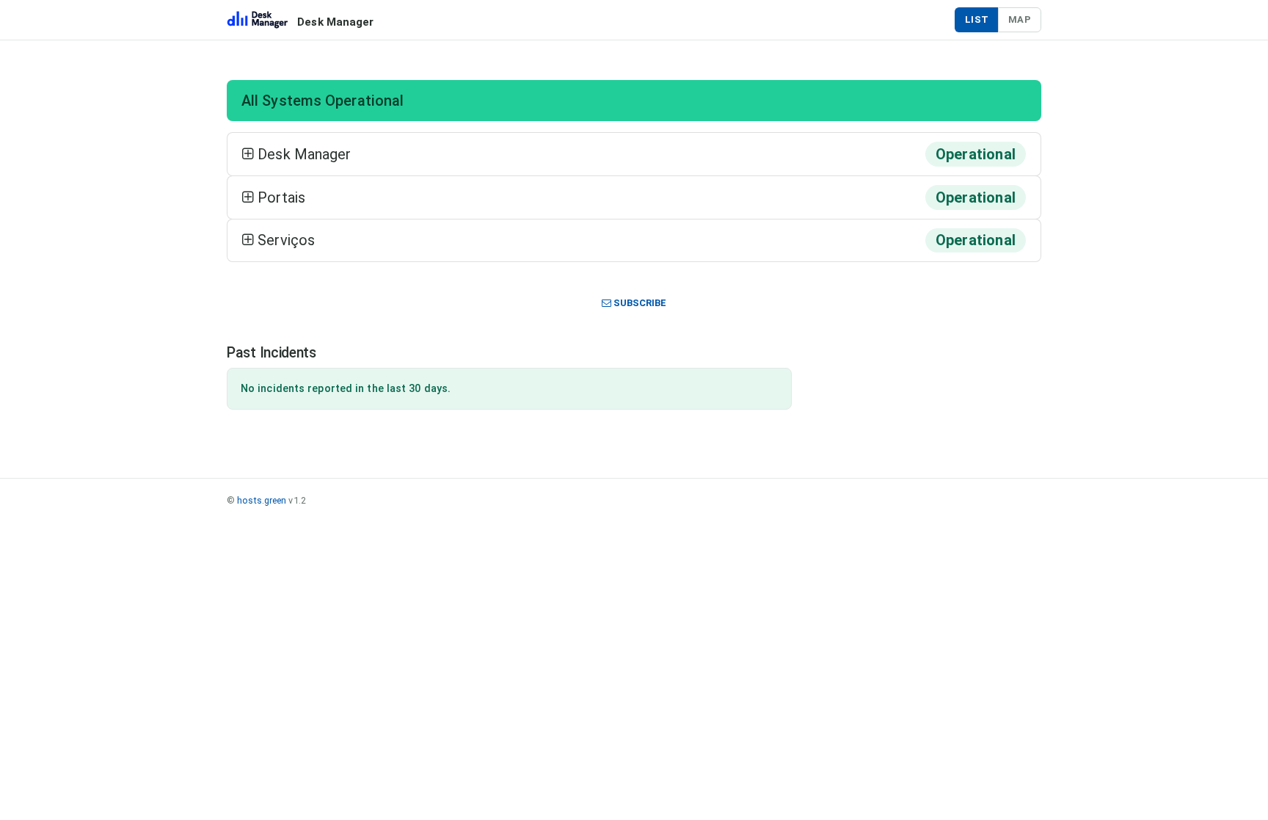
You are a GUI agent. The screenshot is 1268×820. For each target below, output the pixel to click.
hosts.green (261, 500)
